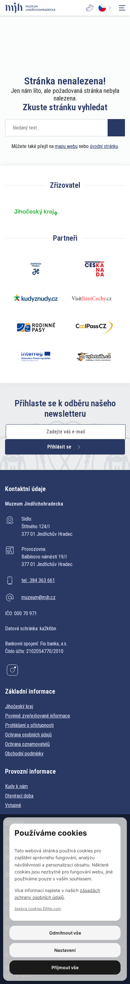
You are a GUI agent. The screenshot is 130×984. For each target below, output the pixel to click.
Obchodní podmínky (24, 754)
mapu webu (66, 146)
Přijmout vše (65, 967)
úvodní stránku (104, 146)
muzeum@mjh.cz (38, 597)
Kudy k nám (16, 786)
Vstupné (13, 805)
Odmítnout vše (65, 932)
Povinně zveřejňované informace (37, 716)
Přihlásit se (59, 447)
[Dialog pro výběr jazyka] (106, 8)
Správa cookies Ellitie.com (38, 908)
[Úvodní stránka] (30, 8)
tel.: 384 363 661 (38, 580)
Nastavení (65, 950)
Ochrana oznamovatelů (27, 744)
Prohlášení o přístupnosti (29, 725)
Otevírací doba (19, 796)
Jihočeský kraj (19, 706)
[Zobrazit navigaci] (122, 8)
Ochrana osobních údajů (28, 735)
